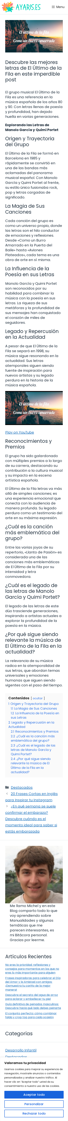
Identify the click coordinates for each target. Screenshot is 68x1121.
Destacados (22, 787)
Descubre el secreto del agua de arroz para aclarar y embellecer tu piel (31, 997)
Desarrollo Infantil (20, 1050)
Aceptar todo (34, 1094)
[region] (34, 1089)
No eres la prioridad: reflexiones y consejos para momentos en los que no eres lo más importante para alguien (32, 969)
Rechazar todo (34, 1113)
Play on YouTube (19, 432)
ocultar (38, 698)
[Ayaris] (21, 7)
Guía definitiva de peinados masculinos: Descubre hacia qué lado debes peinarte (33, 1006)
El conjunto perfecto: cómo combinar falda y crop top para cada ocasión (31, 1015)
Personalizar (34, 1104)
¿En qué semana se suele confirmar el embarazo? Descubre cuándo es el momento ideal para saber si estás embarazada (31, 819)
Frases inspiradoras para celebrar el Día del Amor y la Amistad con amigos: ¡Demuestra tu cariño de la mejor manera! (33, 984)
